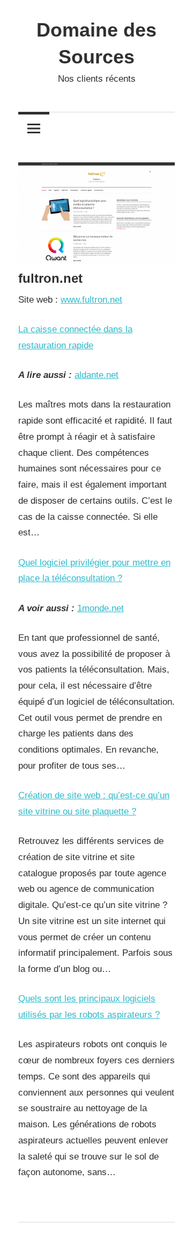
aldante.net (96, 375)
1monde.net (100, 608)
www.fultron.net (91, 300)
